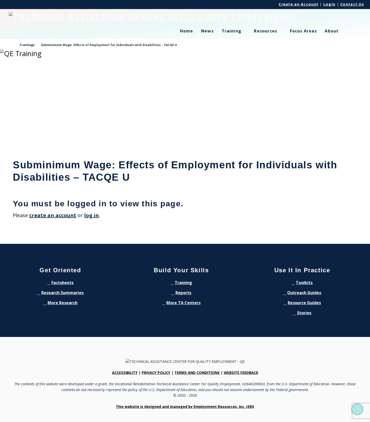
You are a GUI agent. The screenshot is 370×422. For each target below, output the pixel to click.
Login (329, 4)
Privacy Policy (156, 372)
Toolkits (304, 282)
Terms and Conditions (197, 372)
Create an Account (298, 4)
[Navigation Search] (354, 34)
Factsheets (62, 282)
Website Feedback (241, 372)
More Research (63, 302)
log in (91, 215)
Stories (304, 313)
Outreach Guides (304, 292)
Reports (183, 292)
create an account (52, 215)
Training (183, 282)
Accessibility (125, 372)
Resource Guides (304, 302)
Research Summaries (62, 292)
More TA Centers (183, 302)
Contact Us (352, 4)
